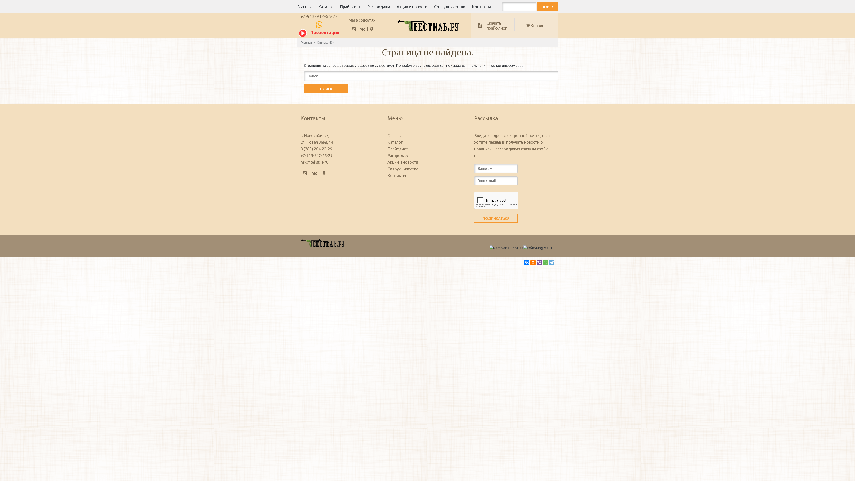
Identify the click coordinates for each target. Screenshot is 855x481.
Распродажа (378, 6)
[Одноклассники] (533, 262)
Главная (304, 6)
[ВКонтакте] (526, 262)
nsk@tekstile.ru (314, 162)
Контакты (481, 6)
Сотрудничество (449, 6)
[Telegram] (551, 262)
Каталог (325, 6)
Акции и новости (412, 6)
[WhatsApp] (545, 262)
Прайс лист (350, 6)
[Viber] (539, 262)
